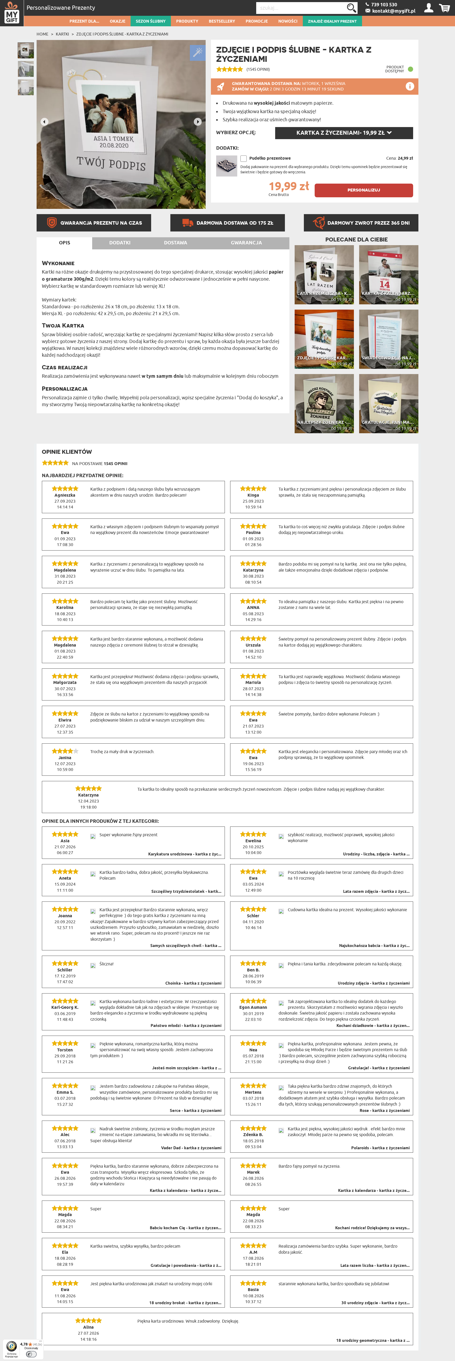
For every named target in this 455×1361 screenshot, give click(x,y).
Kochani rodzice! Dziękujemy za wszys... (372, 1228)
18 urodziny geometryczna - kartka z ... (373, 1340)
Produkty (187, 21)
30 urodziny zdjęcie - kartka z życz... (376, 1303)
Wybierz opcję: (236, 133)
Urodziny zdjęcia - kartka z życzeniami (374, 983)
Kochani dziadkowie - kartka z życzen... (373, 1026)
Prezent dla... (84, 21)
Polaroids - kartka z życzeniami (380, 1148)
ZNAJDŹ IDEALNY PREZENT (332, 21)
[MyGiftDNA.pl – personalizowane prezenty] (12, 13)
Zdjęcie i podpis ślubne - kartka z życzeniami (122, 34)
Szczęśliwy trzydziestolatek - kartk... (186, 891)
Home (42, 34)
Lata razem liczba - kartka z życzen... (375, 1265)
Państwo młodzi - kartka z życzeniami (186, 1026)
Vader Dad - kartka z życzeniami (191, 1148)
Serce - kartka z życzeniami (195, 1110)
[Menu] (40, 1342)
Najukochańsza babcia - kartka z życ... (374, 946)
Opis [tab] (64, 243)
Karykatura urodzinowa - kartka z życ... (184, 854)
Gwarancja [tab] (246, 243)
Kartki (62, 34)
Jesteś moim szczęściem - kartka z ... (186, 1068)
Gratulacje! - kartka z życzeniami (379, 1068)
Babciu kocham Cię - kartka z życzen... (185, 1228)
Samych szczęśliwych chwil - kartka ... (185, 946)
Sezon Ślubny (151, 21)
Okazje (117, 21)
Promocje (257, 21)
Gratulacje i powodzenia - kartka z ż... (186, 1265)
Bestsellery (222, 21)
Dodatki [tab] (120, 243)
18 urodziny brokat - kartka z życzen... (185, 1303)
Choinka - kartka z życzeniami (193, 983)
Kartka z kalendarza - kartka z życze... (185, 1190)
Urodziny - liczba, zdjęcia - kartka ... (376, 854)
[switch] (31, 1354)
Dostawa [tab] (175, 243)
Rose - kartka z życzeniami (385, 1110)
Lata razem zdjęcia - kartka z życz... (376, 891)
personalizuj (364, 190)
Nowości (288, 21)
